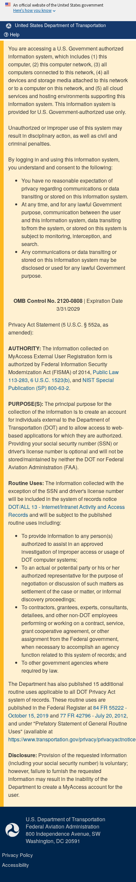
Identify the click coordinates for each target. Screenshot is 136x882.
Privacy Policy (17, 854)
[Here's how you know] (68, 10)
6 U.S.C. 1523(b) (50, 380)
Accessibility (15, 864)
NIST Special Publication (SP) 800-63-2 (61, 384)
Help (14, 34)
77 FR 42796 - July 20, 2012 (93, 715)
